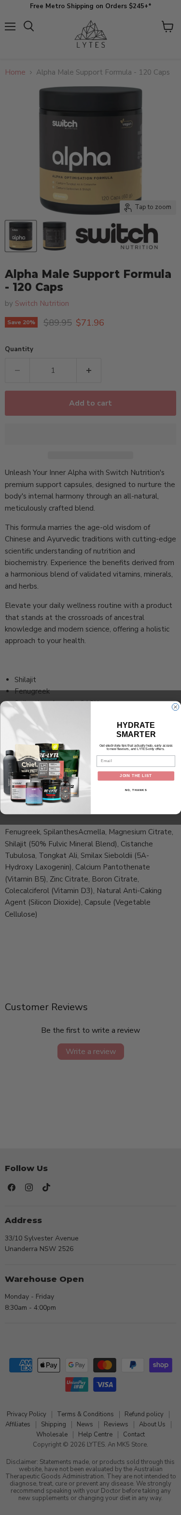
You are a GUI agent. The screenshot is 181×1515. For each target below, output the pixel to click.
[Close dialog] (175, 706)
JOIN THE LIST (136, 775)
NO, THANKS (136, 789)
